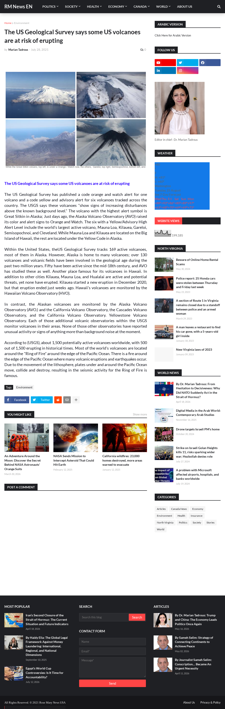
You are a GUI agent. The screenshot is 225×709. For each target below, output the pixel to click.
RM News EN (18, 6)
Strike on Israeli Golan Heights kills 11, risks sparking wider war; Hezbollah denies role (197, 452)
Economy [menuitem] (116, 6)
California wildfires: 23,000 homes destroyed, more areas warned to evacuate (122, 460)
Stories (210, 522)
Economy (197, 509)
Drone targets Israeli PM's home (198, 429)
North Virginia (165, 522)
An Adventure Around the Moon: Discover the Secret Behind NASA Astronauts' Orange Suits (22, 462)
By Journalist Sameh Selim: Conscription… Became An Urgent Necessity (193, 664)
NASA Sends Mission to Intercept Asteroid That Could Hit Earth (73, 460)
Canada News (179, 509)
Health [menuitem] (93, 6)
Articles (161, 509)
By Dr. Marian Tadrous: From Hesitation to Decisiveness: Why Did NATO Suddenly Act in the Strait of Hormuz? (198, 390)
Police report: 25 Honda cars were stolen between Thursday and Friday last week (197, 282)
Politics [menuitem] (49, 6)
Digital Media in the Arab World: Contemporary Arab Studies (198, 413)
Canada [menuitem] (140, 6)
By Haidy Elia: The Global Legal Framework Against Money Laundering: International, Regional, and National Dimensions (47, 646)
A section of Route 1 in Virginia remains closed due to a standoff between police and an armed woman (198, 307)
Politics (183, 522)
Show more (140, 414)
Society (197, 522)
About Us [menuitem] (184, 6)
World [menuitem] (162, 6)
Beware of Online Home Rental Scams (197, 262)
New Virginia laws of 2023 (194, 349)
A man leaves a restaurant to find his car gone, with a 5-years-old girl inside (198, 331)
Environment (21, 23)
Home (7, 23)
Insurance (196, 515)
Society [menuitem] (71, 6)
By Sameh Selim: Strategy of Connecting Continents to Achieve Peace (194, 642)
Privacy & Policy (210, 702)
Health (181, 515)
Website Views (168, 221)
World (160, 529)
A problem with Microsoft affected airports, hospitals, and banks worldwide (197, 474)
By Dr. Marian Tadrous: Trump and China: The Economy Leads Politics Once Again (196, 619)
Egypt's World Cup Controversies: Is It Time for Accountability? (45, 672)
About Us (189, 702)
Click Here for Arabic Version (173, 35)
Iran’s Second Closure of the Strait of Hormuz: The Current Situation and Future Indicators (47, 619)
